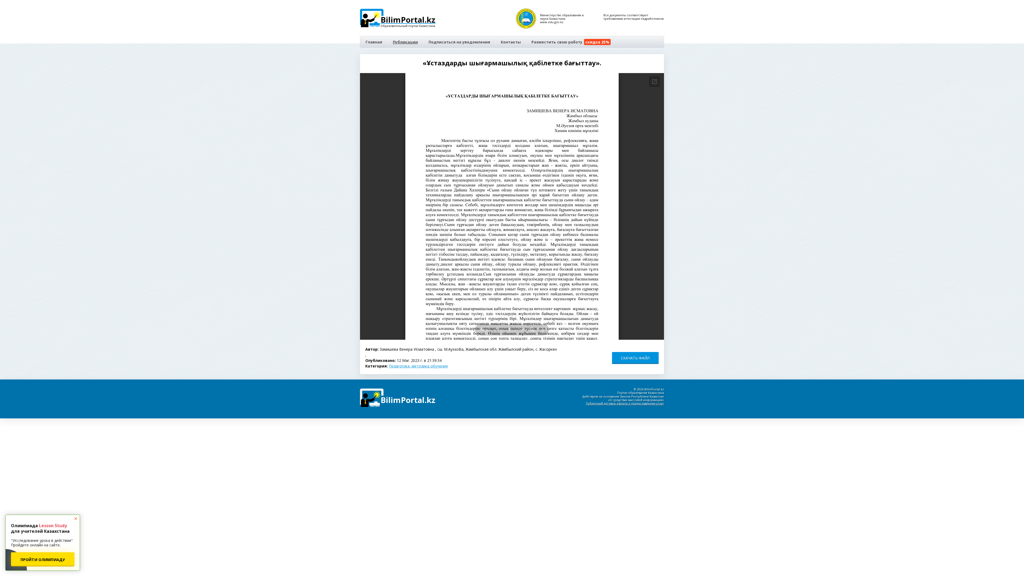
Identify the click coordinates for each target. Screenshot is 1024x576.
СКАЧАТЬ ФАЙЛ (635, 358)
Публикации (405, 42)
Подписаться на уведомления (459, 42)
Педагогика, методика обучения (418, 366)
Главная (374, 42)
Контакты (511, 42)
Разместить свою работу (570, 42)
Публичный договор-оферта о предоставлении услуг (625, 403)
